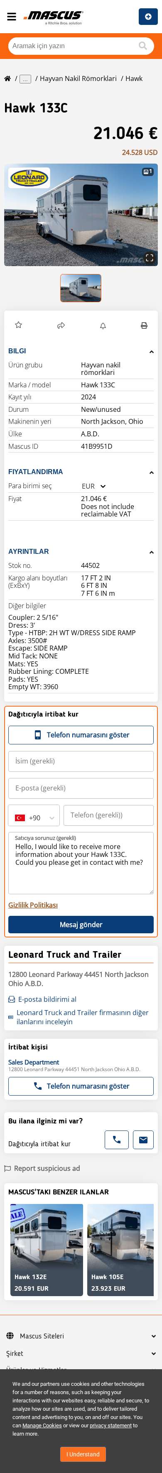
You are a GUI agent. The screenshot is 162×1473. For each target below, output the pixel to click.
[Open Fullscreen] (149, 258)
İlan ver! (148, 16)
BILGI (17, 351)
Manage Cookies (42, 1425)
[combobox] (82, 486)
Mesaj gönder (81, 924)
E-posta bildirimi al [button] (47, 999)
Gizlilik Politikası (33, 905)
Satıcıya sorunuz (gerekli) (45, 838)
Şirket (14, 1354)
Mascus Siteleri (42, 1336)
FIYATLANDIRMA (35, 471)
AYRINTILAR (28, 551)
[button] (81, 215)
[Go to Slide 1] (81, 288)
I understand (83, 1454)
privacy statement (111, 1425)
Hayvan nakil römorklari (78, 78)
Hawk (133, 78)
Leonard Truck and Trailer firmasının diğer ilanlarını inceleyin (83, 1017)
